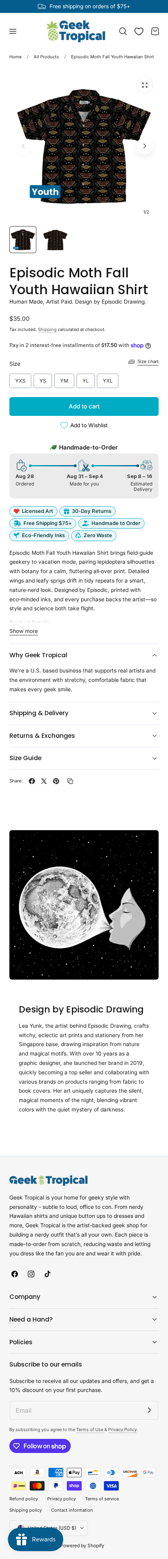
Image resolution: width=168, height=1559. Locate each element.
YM (64, 379)
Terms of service (102, 1498)
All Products (46, 56)
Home (15, 56)
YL (85, 379)
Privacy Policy (122, 1429)
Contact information (72, 1510)
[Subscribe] (149, 1410)
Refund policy (23, 1498)
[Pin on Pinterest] (56, 781)
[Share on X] (44, 781)
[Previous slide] (23, 145)
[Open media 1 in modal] (144, 85)
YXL (107, 379)
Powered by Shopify (82, 1545)
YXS (20, 379)
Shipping (47, 329)
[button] (12, 31)
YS (42, 379)
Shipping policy (25, 1510)
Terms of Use (90, 1429)
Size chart (148, 361)
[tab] (22, 239)
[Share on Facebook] (32, 781)
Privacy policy (61, 1498)
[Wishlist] (139, 31)
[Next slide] (144, 145)
